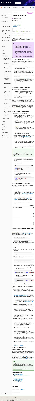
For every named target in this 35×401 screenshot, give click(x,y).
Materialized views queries (17, 24)
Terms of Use (2, 400)
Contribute (16, 399)
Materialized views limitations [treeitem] (6, 61)
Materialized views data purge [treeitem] (7, 72)
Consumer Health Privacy (25, 399)
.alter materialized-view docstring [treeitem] (7, 81)
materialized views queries (17, 369)
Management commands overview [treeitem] (6, 43)
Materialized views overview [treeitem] (6, 59)
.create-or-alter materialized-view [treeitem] (6, 95)
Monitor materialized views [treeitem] (7, 75)
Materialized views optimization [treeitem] (6, 69)
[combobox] (6, 13)
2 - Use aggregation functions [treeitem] (5, 28)
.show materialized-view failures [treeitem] (7, 112)
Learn (13, 12)
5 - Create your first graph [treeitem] (6, 35)
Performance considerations (17, 25)
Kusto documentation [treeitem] (5, 17)
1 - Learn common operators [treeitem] (6, 26)
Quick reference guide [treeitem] (5, 24)
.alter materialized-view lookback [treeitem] (7, 87)
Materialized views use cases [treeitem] (7, 67)
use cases (26, 46)
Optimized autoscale (24, 295)
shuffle (23, 197)
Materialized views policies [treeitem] (6, 64)
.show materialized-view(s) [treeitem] (6, 104)
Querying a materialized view (28, 38)
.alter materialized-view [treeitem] (7, 76)
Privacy (20, 399)
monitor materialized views (16, 107)
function (26, 136)
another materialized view (19, 35)
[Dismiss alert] (33, 1)
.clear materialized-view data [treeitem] (7, 89)
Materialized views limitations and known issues (22, 375)
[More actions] (33, 13)
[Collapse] (10, 12)
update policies (22, 51)
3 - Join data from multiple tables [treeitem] (6, 31)
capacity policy (17, 336)
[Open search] (31, 7)
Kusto (16, 12)
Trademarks (7, 400)
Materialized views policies (18, 374)
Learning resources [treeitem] (5, 23)
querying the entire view (27, 233)
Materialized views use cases (18, 376)
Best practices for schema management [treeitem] (6, 48)
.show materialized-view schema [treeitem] (7, 107)
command (26, 358)
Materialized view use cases (25, 84)
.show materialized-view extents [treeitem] (7, 109)
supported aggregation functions (27, 356)
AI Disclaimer (2, 399)
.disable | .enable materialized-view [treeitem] (6, 97)
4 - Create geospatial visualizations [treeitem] (5, 34)
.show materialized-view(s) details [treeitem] (6, 115)
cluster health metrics (17, 295)
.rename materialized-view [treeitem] (7, 101)
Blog (12, 399)
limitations (26, 47)
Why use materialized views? (17, 21)
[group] (23, 217)
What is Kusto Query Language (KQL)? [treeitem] (6, 19)
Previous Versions (8, 399)
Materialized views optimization (27, 193)
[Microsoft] (1, 7)
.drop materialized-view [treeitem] (7, 99)
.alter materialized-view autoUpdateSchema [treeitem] (7, 79)
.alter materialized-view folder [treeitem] (7, 84)
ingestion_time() (15, 232)
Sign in (33, 7)
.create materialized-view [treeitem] (7, 92)
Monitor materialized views (27, 56)
